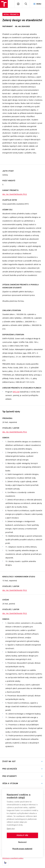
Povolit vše (22, 835)
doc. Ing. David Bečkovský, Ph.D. (14, 194)
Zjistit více (11, 829)
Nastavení (22, 842)
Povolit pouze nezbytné (22, 849)
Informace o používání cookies (12, 858)
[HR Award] (5, 863)
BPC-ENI (16, 392)
